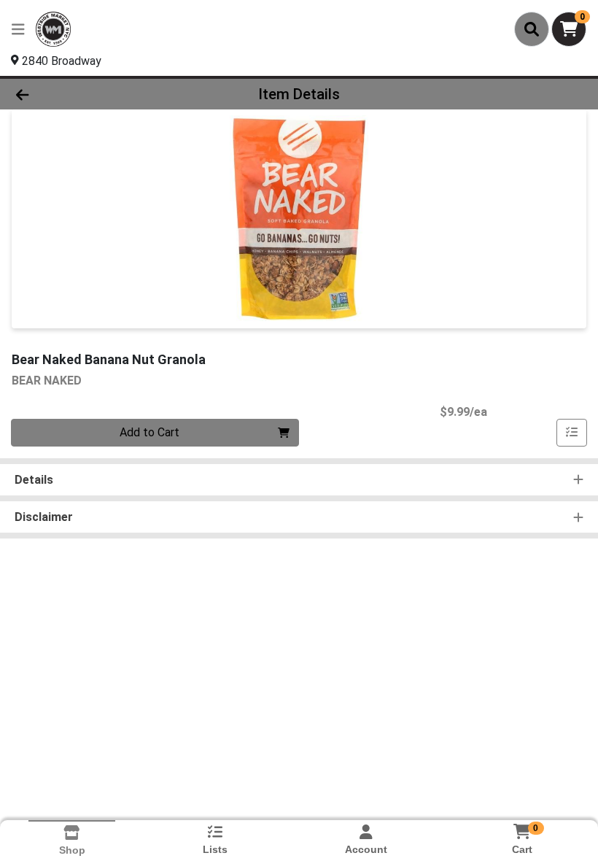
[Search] (531, 29)
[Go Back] (83, 94)
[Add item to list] (571, 433)
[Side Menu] (18, 29)
